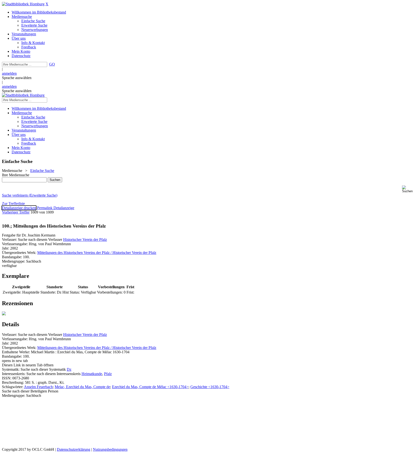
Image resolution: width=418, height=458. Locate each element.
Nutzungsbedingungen (110, 449)
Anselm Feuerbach (38, 387)
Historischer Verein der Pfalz (85, 239)
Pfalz (108, 374)
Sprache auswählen (16, 78)
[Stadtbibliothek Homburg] (23, 4)
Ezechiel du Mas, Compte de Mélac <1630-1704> (150, 387)
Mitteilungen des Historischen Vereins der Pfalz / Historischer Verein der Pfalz (96, 253)
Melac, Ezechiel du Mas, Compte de (82, 387)
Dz (69, 369)
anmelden (9, 73)
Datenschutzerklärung (73, 449)
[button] (409, 189)
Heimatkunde (92, 374)
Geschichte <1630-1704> (209, 387)
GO (52, 64)
